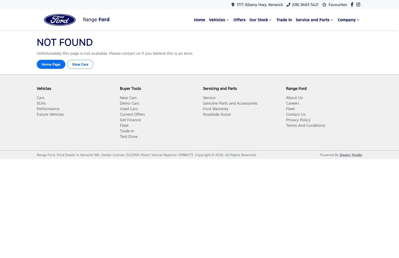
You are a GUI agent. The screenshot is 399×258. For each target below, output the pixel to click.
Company (347, 19)
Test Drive (129, 136)
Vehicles (217, 19)
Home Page (51, 64)
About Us (294, 97)
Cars (40, 97)
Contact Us (295, 114)
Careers (292, 103)
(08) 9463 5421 (305, 4)
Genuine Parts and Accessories (230, 103)
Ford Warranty (215, 108)
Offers (239, 19)
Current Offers (132, 114)
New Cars (128, 97)
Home (199, 19)
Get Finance (130, 119)
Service (209, 97)
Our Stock (258, 19)
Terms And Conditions (305, 125)
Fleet (124, 125)
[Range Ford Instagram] (359, 4)
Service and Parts (312, 19)
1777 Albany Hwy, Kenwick (260, 4)
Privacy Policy (298, 119)
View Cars (80, 64)
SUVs (41, 103)
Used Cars (129, 108)
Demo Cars (129, 103)
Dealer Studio (351, 155)
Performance (48, 108)
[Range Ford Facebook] (353, 4)
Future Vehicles (50, 114)
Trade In (284, 19)
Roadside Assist (217, 114)
